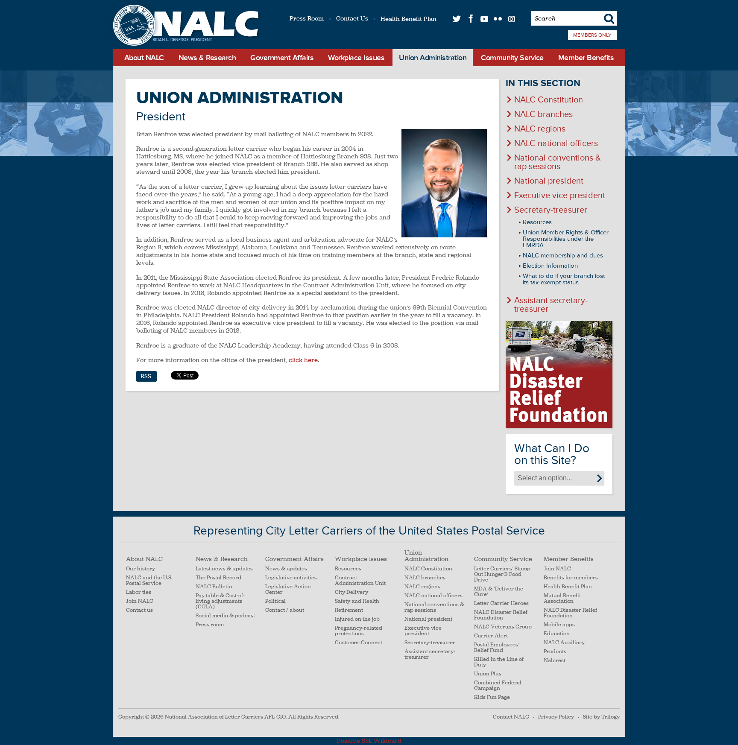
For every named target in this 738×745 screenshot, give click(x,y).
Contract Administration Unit (360, 580)
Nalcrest (554, 660)
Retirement (349, 610)
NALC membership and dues (563, 255)
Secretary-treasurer (550, 210)
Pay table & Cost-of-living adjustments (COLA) (220, 601)
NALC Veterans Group (503, 627)
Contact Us (352, 18)
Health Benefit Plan (408, 19)
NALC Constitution (548, 100)
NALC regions (539, 129)
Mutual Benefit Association (562, 598)
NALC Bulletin (214, 587)
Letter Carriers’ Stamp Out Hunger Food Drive (502, 574)
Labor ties (138, 592)
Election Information (550, 266)
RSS (146, 376)
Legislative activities (291, 578)
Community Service (512, 57)
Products (555, 651)
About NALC (144, 57)
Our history (140, 569)
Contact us (139, 610)
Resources (537, 222)
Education (557, 634)
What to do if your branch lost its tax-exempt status (564, 279)
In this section (543, 83)
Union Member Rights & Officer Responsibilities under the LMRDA (566, 238)
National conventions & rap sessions (557, 162)
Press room (210, 625)
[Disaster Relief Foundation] (559, 374)
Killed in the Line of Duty (499, 662)
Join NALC (139, 601)
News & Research (207, 57)
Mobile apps (559, 625)
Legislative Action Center (288, 589)
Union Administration (432, 57)
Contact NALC (511, 717)
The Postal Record (218, 578)
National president (548, 181)
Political (275, 601)
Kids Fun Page (492, 697)
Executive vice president (559, 195)
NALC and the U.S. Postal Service (149, 580)
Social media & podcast (225, 616)
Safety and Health (357, 601)
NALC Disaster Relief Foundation (500, 615)
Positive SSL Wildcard (369, 740)
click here (303, 360)
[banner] (184, 26)
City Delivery (351, 592)
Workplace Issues (356, 57)
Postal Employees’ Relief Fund (496, 647)
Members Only (592, 35)
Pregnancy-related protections (358, 631)
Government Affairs (281, 57)
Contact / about (284, 610)
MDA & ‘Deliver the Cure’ (498, 591)
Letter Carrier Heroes (501, 603)
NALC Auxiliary (564, 643)
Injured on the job (357, 619)
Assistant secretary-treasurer (551, 304)
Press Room (307, 18)
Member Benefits (586, 57)
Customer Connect (358, 643)
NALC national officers (556, 143)
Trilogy (610, 717)
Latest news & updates (224, 569)
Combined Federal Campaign (497, 685)
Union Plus (487, 674)
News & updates (286, 569)
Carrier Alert (491, 636)
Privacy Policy (556, 717)
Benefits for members (571, 578)
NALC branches (543, 114)
